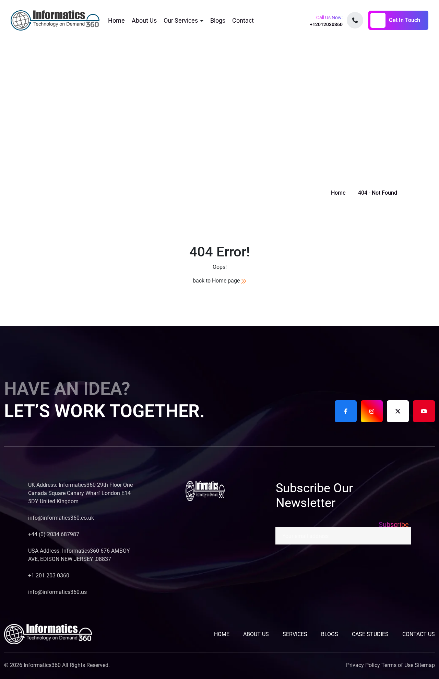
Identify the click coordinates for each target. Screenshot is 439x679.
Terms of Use (397, 665)
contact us (418, 634)
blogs (329, 634)
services (295, 634)
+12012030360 (326, 24)
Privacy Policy (363, 665)
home (221, 634)
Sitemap (425, 665)
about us (256, 634)
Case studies (370, 634)
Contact (243, 20)
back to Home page (217, 280)
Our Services (181, 20)
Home (116, 20)
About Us (144, 20)
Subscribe (394, 524)
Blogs (217, 20)
